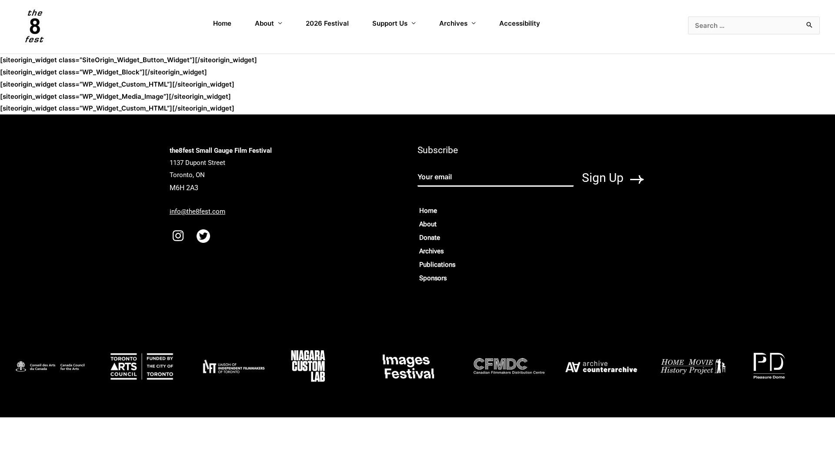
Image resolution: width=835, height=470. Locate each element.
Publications (437, 265)
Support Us (389, 23)
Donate (429, 238)
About (264, 23)
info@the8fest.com (197, 211)
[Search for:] (754, 25)
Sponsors (433, 278)
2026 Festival (327, 23)
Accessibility (519, 23)
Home (222, 23)
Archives (453, 23)
